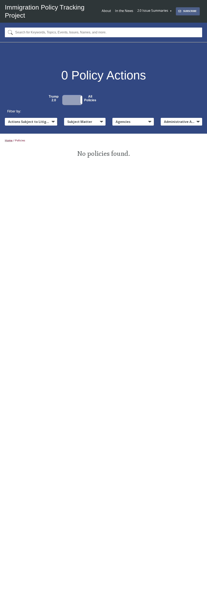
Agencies (123, 121)
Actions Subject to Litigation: (32, 121)
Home (9, 140)
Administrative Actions (183, 121)
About (106, 11)
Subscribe (189, 11)
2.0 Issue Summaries (152, 10)
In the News (124, 11)
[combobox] (103, 32)
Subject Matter (79, 121)
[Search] (9, 32)
